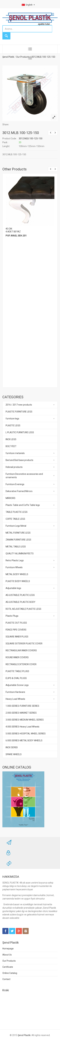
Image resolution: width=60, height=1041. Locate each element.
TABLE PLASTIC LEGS (17, 512)
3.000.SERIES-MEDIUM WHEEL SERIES (25, 719)
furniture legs (12, 418)
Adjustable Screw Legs (17, 685)
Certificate (7, 967)
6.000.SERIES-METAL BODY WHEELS (24, 740)
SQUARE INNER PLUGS (17, 636)
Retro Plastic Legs (15, 560)
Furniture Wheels (14, 567)
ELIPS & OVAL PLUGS (16, 678)
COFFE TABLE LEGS (15, 519)
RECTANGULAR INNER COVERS (21, 650)
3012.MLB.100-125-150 (20, 133)
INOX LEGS (11, 439)
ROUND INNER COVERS (17, 657)
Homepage (8, 948)
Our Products (9, 961)
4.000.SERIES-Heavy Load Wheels (22, 726)
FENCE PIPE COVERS (16, 629)
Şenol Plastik (24, 1035)
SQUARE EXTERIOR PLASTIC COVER (24, 643)
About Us (7, 954)
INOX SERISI (12, 747)
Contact (6, 979)
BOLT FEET (11, 446)
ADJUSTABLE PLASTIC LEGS (20, 595)
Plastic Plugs (12, 616)
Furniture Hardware (15, 692)
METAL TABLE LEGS (16, 546)
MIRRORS (10, 498)
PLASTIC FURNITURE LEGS (19, 411)
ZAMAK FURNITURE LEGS (18, 539)
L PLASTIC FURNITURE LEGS (20, 432)
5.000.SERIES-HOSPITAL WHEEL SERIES (26, 733)
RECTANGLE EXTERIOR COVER (21, 664)
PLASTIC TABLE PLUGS (17, 671)
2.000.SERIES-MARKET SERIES (21, 713)
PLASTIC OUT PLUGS (16, 622)
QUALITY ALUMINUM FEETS (20, 553)
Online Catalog (9, 973)
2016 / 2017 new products (19, 404)
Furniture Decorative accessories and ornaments (24, 476)
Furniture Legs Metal (16, 526)
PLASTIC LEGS (13, 425)
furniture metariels (15, 453)
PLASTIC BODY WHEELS (18, 581)
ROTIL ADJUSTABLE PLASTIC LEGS (23, 609)
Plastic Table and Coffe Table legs (23, 505)
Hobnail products (14, 467)
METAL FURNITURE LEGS (18, 532)
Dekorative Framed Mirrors (19, 491)
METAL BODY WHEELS (17, 574)
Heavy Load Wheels (15, 699)
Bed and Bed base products (19, 460)
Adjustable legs (13, 588)
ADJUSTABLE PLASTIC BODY (20, 602)
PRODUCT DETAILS (29, 200)
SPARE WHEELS (14, 754)
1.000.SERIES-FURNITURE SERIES (22, 706)
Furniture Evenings (15, 484)
